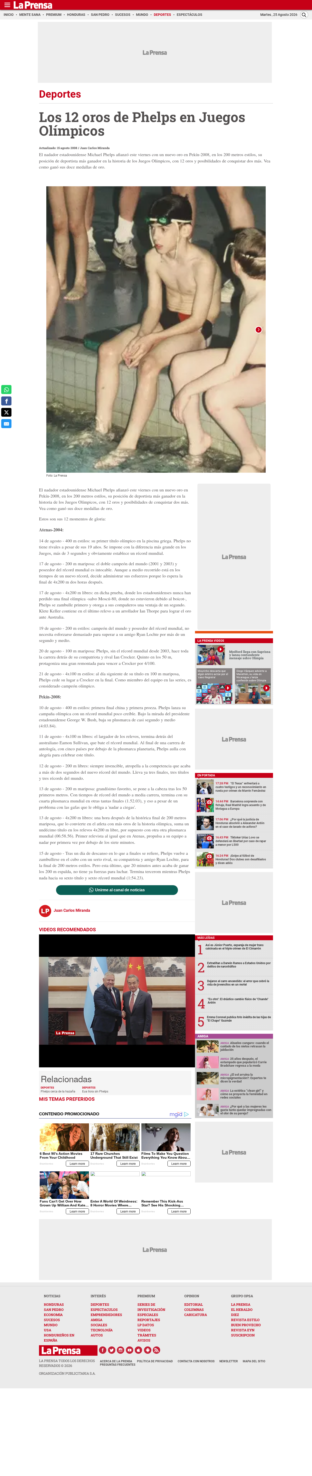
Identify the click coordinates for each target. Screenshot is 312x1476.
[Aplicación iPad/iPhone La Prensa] (139, 1350)
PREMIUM (146, 1296)
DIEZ (235, 1314)
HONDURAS (54, 1304)
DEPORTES (100, 1304)
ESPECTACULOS (104, 1309)
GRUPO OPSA (242, 1296)
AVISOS (143, 1340)
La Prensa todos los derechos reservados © (67, 1363)
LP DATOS (145, 1325)
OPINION (191, 1296)
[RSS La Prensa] (157, 1350)
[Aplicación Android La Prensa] (148, 1350)
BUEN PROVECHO (246, 1325)
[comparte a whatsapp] (6, 389)
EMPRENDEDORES (106, 1314)
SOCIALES (99, 1325)
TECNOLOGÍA (102, 1330)
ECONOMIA (53, 1314)
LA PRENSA (240, 1304)
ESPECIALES (147, 1314)
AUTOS (97, 1335)
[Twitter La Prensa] (112, 1350)
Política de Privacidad (155, 1361)
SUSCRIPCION (243, 1335)
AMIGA (96, 1319)
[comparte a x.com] (6, 412)
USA (47, 1330)
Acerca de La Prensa (116, 1361)
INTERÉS (98, 1296)
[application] (117, 1000)
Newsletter (228, 1361)
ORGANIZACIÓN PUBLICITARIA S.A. (67, 1373)
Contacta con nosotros (196, 1361)
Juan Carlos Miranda (95, 148)
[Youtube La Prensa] (130, 1350)
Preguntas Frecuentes (117, 1364)
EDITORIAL (193, 1304)
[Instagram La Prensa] (121, 1350)
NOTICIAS (52, 1296)
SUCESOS (52, 1319)
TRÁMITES (146, 1335)
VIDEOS (144, 1330)
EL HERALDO (242, 1309)
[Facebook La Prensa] (103, 1350)
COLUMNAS (194, 1309)
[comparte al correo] (6, 423)
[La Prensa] (61, 1350)
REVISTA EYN (242, 1330)
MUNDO (51, 1325)
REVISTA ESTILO (245, 1319)
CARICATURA (195, 1314)
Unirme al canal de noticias (120, 890)
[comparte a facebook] (6, 400)
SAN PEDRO (54, 1309)
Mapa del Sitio (254, 1361)
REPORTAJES (148, 1319)
